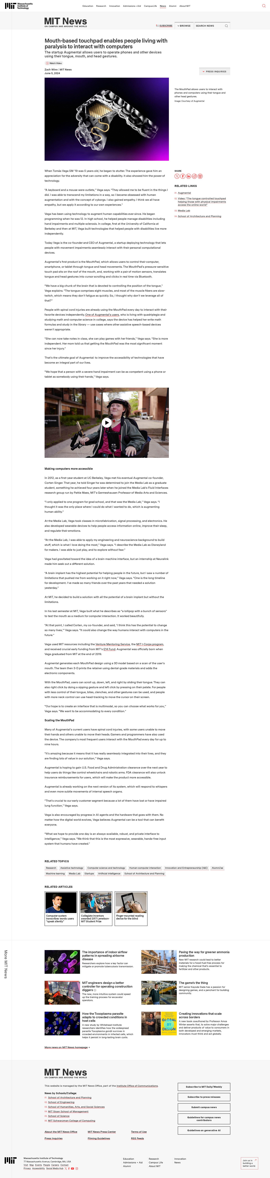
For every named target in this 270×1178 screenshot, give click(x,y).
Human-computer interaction (145, 867)
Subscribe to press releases (204, 1097)
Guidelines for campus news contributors (204, 1119)
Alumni (172, 6)
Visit (26, 1165)
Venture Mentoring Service (112, 644)
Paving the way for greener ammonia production (204, 953)
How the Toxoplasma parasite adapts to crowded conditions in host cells (104, 1017)
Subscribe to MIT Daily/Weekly (204, 1086)
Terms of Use (139, 1131)
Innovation (114, 6)
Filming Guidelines (99, 1138)
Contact (64, 1165)
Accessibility (38, 1168)
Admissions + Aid (132, 6)
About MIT (184, 6)
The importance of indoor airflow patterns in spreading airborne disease (104, 955)
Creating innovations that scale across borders (200, 1015)
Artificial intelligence (109, 873)
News (163, 6)
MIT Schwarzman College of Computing (71, 1120)
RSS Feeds (137, 1138)
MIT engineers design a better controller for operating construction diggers (107, 986)
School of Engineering (61, 1102)
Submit (226, 25)
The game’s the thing (193, 983)
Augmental (184, 192)
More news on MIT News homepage (66, 1047)
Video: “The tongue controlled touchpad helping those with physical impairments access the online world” (202, 201)
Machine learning (55, 873)
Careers (55, 1165)
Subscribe (165, 25)
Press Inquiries (53, 1138)
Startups (89, 873)
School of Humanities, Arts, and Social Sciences (76, 1106)
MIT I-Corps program (149, 644)
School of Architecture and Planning (199, 216)
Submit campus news (204, 1107)
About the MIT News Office (61, 1131)
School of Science (58, 1115)
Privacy (27, 1168)
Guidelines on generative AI (204, 1130)
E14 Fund (109, 649)
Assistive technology (71, 867)
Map (32, 1165)
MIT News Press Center (102, 1131)
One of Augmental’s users (102, 314)
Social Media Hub (54, 1168)
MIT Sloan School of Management (68, 1111)
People (46, 1165)
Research (101, 6)
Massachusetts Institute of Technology (43, 1158)
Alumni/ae (217, 867)
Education (88, 6)
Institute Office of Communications (137, 1085)
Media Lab (184, 210)
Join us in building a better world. (249, 1163)
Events (38, 1165)
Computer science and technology (106, 867)
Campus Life (150, 6)
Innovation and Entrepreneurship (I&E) (186, 867)
